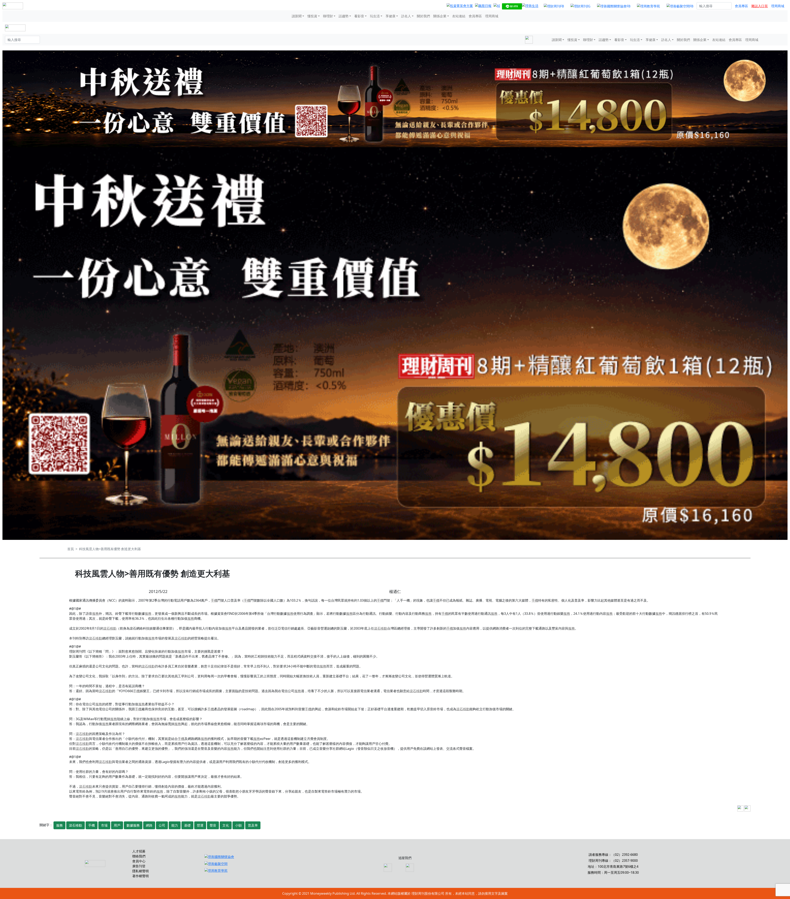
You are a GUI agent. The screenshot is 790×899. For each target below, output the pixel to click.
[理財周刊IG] (580, 6)
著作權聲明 (140, 876)
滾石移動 (109, 628)
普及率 (253, 825)
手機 (214, 600)
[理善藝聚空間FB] (680, 6)
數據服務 (133, 825)
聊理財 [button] (328, 16)
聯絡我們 (138, 856)
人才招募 (138, 851)
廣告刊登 (138, 866)
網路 (149, 825)
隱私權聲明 (140, 871)
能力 (174, 825)
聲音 (213, 825)
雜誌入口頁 (759, 6)
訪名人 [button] (406, 16)
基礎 (187, 825)
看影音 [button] (359, 16)
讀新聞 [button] (297, 16)
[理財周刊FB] (553, 6)
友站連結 (458, 16)
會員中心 (138, 861)
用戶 (117, 825)
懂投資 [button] (312, 16)
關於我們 (423, 16)
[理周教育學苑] (648, 6)
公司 (162, 825)
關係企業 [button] (439, 16)
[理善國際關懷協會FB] (614, 6)
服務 (95, 613)
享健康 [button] (390, 16)
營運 (200, 825)
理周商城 (777, 6)
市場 (104, 825)
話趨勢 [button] (344, 16)
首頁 (70, 549)
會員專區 (741, 6)
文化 (225, 825)
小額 (238, 825)
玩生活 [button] (375, 16)
